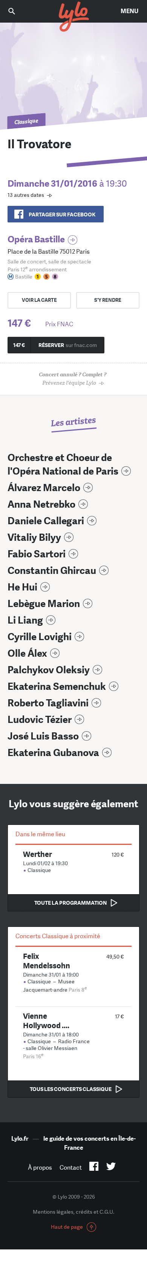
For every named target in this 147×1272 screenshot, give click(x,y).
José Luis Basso (43, 736)
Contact (71, 1168)
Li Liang (25, 620)
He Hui (22, 587)
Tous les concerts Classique (71, 1089)
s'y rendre (107, 300)
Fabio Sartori (37, 554)
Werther (37, 854)
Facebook (94, 1168)
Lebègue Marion (44, 604)
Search (17, 11)
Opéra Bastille (36, 239)
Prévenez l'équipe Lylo (72, 378)
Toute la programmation (70, 902)
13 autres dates (26, 195)
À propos (40, 1168)
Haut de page (67, 1226)
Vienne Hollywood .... (46, 1020)
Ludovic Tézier (40, 720)
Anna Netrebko (41, 504)
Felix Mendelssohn (46, 961)
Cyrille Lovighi (40, 637)
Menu (129, 11)
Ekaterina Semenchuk (57, 686)
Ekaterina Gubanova (53, 753)
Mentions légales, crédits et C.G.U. (73, 1211)
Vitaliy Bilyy (34, 537)
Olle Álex (27, 653)
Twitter (111, 1168)
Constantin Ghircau (52, 570)
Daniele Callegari (46, 521)
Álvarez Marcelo (44, 488)
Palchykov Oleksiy (49, 670)
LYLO (73, 17)
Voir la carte (39, 300)
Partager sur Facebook (62, 214)
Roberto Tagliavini (48, 703)
